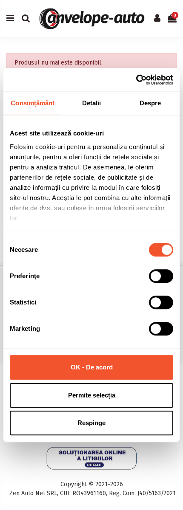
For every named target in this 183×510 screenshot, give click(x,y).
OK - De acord (92, 367)
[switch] (161, 276)
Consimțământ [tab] (32, 103)
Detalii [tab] (91, 103)
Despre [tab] (150, 103)
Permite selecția (91, 395)
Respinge (91, 422)
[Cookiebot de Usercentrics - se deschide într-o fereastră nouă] (136, 79)
